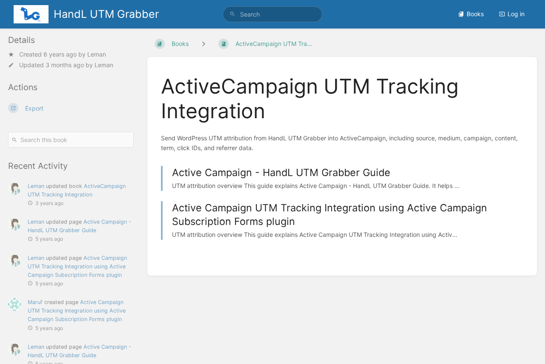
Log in (516, 13)
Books (475, 13)
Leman (96, 54)
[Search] (232, 14)
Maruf (35, 302)
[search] (272, 14)
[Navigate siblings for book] (203, 43)
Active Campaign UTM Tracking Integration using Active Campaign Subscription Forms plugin (77, 266)
